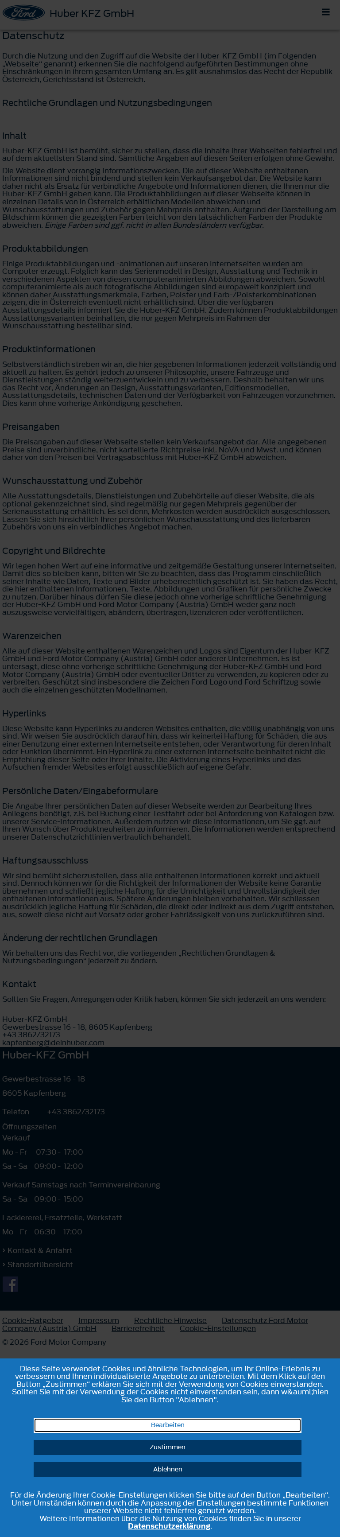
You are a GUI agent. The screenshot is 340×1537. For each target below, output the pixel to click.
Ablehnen (167, 1469)
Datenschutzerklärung (169, 1526)
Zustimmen (167, 1447)
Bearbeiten (168, 1425)
